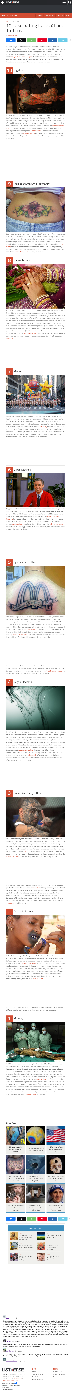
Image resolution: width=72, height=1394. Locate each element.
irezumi (27, 851)
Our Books (35, 1377)
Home (34, 1372)
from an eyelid (38, 979)
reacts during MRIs (21, 252)
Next (67, 15)
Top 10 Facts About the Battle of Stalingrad (25, 1258)
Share (40, 15)
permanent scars (30, 333)
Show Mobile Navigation (3, 2)
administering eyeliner (29, 964)
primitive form (31, 1094)
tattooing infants (18, 524)
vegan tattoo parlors (25, 750)
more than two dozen (20, 635)
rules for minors (29, 133)
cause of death (41, 1079)
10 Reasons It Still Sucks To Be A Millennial (52, 1247)
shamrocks (10, 903)
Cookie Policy (14, 1380)
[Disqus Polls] (36, 1289)
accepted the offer (31, 630)
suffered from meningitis (53, 671)
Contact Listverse (59, 1374)
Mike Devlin (12, 35)
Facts (8, 21)
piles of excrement (56, 524)
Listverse (4, 1374)
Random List (49, 15)
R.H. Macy (43, 427)
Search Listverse (37, 1374)
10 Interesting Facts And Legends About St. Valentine (25, 1237)
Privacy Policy (6, 1380)
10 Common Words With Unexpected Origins (53, 1258)
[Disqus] (36, 1338)
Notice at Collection (7, 1389)
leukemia (9, 339)
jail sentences (37, 131)
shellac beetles (32, 755)
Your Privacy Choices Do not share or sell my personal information (11, 1385)
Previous (60, 15)
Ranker (55, 1377)
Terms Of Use (18, 1378)
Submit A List (57, 1372)
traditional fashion (13, 857)
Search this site (69, 2)
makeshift (36, 888)
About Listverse (37, 1379)
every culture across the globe (22, 57)
